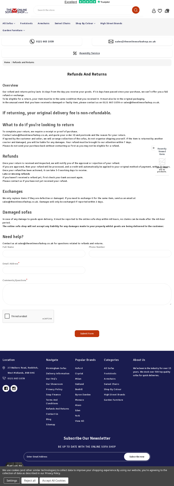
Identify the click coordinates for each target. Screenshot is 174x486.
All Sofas (8, 23)
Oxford (79, 368)
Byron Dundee (83, 394)
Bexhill (79, 389)
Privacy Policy (54, 389)
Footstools (26, 23)
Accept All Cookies (54, 480)
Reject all (30, 480)
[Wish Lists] (159, 11)
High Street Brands (111, 23)
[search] (136, 10)
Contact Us (52, 414)
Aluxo (78, 405)
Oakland (79, 384)
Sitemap (50, 424)
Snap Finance (53, 394)
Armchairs (43, 23)
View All (79, 421)
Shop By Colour (84, 23)
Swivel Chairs (63, 23)
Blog (48, 419)
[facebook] (6, 388)
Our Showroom (54, 384)
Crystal (79, 373)
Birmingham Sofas (56, 368)
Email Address (11, 263)
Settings (12, 480)
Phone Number (97, 247)
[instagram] (14, 388)
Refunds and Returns (57, 408)
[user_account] (153, 11)
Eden (77, 410)
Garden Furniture (13, 30)
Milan (78, 378)
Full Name (8, 247)
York (77, 415)
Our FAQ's (51, 378)
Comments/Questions (15, 280)
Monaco (79, 399)
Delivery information (57, 373)
